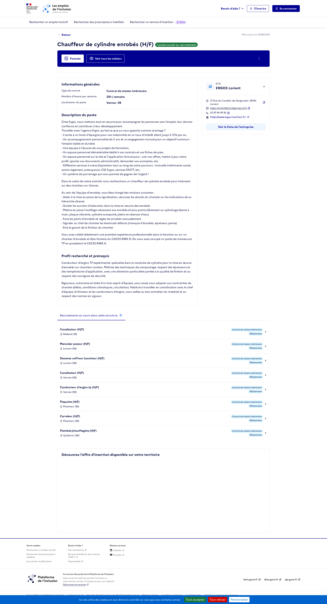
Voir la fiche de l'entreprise (235, 127)
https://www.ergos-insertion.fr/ (228, 117)
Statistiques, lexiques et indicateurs (221, 595)
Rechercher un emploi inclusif (48, 22)
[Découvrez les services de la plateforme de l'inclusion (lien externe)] (43, 578)
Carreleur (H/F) (70, 416)
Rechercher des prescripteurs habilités (99, 22)
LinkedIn (117, 550)
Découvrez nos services (74, 584)
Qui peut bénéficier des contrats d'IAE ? (84, 556)
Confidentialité (193, 595)
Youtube (117, 554)
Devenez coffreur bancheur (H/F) (82, 358)
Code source (73, 595)
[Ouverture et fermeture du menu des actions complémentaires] (260, 58)
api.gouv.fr (291, 579)
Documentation (76, 550)
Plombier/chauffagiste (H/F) (78, 431)
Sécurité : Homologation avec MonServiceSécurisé (111, 595)
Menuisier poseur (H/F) (75, 344)
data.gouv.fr (271, 579)
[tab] (91, 315)
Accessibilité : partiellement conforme (45, 595)
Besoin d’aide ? (230, 8)
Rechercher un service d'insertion (157, 22)
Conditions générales (172, 595)
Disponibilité (74, 561)
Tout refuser (217, 600)
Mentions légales (150, 595)
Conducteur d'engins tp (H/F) (79, 387)
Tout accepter (195, 600)
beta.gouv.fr (251, 579)
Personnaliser (239, 600)
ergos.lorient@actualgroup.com (228, 108)
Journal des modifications (39, 561)
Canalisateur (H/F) (72, 329)
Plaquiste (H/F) (70, 402)
